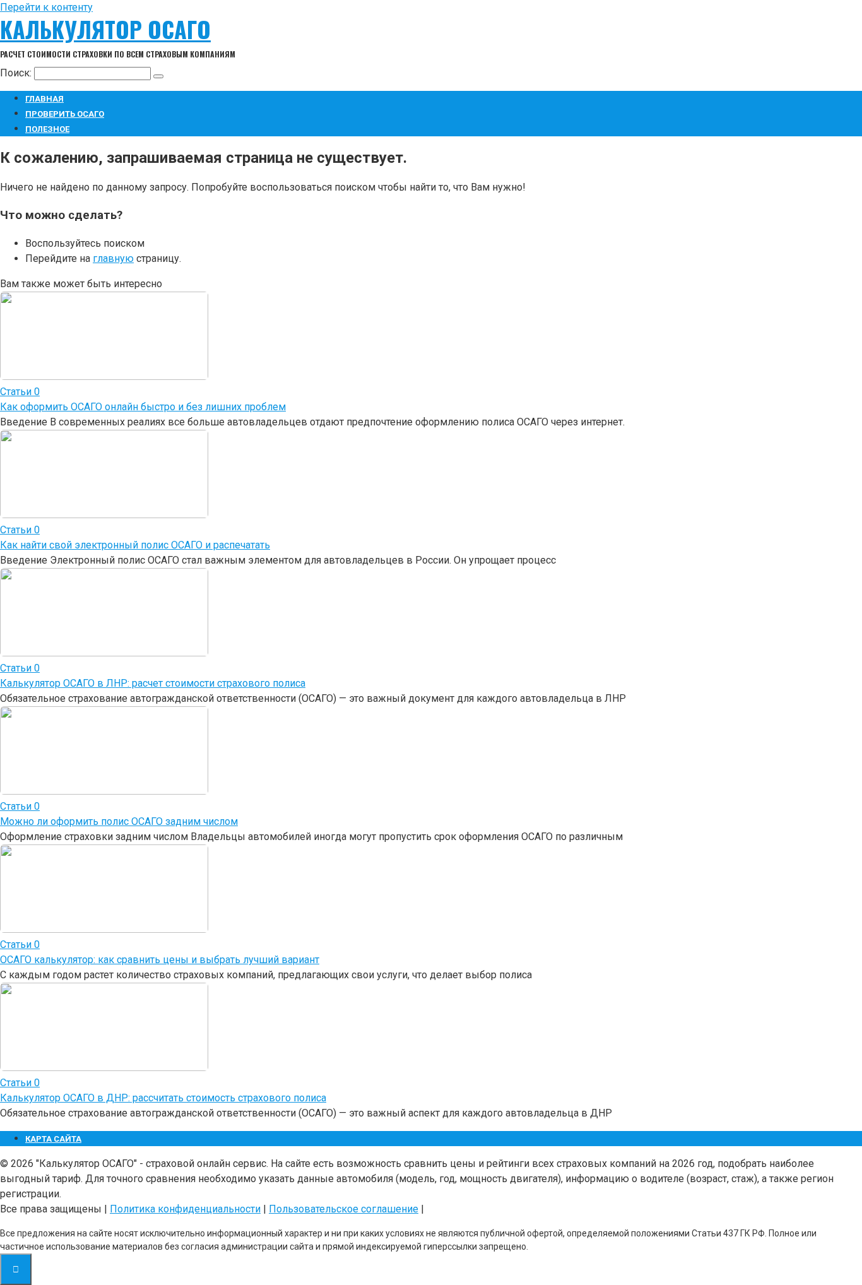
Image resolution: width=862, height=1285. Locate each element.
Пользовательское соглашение (343, 1209)
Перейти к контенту (46, 7)
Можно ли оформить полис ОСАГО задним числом (119, 821)
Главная (44, 99)
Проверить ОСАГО (64, 114)
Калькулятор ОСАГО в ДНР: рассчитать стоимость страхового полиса (163, 1098)
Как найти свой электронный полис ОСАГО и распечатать (135, 545)
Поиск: (17, 73)
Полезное (47, 129)
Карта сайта (53, 1139)
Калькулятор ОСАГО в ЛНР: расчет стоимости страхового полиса (152, 683)
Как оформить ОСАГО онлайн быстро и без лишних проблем (143, 407)
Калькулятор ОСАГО (105, 28)
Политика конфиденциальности (185, 1209)
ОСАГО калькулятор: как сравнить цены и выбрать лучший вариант (159, 960)
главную (113, 258)
